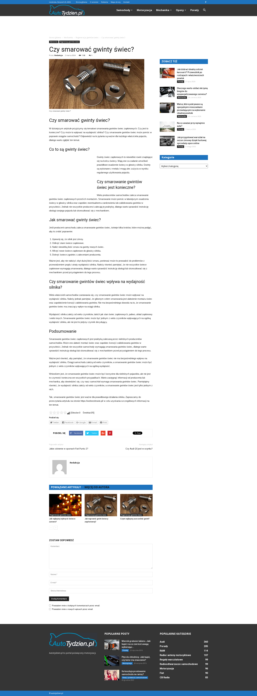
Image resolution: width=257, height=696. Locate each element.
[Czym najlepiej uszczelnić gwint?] (136, 505)
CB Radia (165, 677)
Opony (180, 10)
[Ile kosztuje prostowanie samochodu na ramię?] (111, 675)
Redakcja (58, 55)
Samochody (123, 10)
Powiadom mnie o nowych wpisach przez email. (72, 609)
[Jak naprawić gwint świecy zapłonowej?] (101, 505)
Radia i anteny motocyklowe (175, 655)
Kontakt (126, 2)
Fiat (162, 673)
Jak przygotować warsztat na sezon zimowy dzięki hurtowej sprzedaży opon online (191, 140)
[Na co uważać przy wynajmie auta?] (167, 127)
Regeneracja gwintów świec (69, 42)
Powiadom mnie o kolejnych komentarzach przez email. (76, 605)
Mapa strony (116, 2)
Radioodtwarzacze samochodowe (179, 664)
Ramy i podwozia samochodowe (135, 678)
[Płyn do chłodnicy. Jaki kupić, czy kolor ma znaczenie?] (111, 661)
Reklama (104, 2)
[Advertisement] (128, 26)
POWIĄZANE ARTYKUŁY (66, 487)
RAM (162, 650)
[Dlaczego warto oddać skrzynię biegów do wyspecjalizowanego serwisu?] (167, 92)
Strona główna (81, 2)
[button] (204, 10)
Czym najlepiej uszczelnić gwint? (134, 519)
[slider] (58, 412)
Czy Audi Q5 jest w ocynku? (139, 448)
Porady (194, 10)
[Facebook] (205, 2)
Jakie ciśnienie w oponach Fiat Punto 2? (68, 448)
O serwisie (94, 2)
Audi (162, 641)
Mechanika (162, 10)
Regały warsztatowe (171, 659)
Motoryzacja (144, 10)
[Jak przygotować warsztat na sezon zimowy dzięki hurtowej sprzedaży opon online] (167, 141)
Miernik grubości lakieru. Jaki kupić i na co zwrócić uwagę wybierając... (136, 644)
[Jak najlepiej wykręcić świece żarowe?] (65, 505)
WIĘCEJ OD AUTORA (96, 487)
